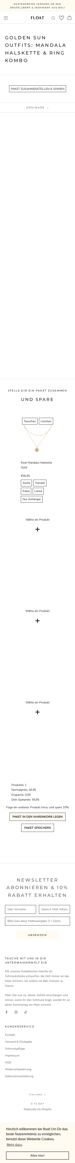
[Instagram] (16, 1012)
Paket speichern (37, 828)
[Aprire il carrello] (69, 18)
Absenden (37, 935)
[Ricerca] (53, 18)
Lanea (38, 491)
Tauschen (30, 421)
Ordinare (36, 107)
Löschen (46, 421)
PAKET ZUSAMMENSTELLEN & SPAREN (37, 89)
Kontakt (10, 1035)
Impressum (12, 1056)
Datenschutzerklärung (19, 1076)
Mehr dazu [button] (14, 1144)
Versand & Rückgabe (18, 1042)
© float (37, 1103)
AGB (8, 1062)
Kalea (26, 491)
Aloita (26, 483)
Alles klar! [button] (37, 1155)
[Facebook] (6, 1012)
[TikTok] (25, 1012)
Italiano (35, 1094)
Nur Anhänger (31, 499)
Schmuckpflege (15, 1049)
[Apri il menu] (6, 17)
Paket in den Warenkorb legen (37, 817)
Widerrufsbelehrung (18, 1069)
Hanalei (40, 483)
